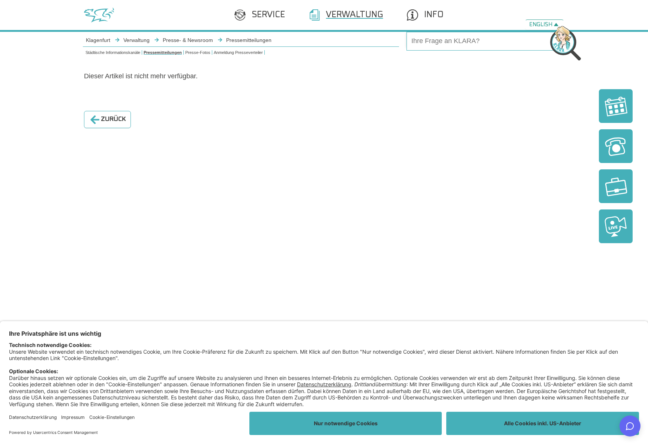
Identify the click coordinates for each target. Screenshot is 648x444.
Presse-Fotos (197, 52)
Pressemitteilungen (163, 52)
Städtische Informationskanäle (113, 52)
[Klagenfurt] (99, 15)
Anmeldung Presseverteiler (238, 52)
